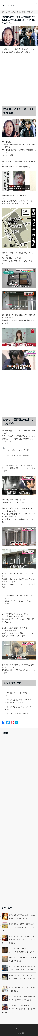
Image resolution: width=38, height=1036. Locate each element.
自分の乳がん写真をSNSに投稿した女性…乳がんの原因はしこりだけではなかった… (18, 927)
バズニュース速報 (7, 5)
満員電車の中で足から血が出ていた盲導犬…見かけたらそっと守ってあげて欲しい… (19, 978)
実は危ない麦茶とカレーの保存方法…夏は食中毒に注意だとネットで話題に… (22, 968)
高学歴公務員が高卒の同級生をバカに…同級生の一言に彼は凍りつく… (22, 916)
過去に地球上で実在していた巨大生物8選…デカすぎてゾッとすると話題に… (22, 998)
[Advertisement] (19, 82)
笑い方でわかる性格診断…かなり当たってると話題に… (22, 989)
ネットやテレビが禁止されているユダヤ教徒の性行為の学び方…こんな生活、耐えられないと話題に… (19, 939)
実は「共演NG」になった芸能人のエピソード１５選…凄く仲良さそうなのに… (22, 950)
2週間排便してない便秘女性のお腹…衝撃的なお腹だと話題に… (22, 959)
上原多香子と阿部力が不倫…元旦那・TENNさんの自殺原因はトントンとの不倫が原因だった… (18, 1008)
